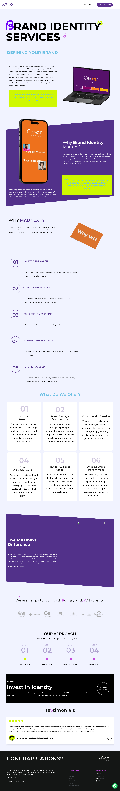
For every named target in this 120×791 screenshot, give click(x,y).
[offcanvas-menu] (116, 4)
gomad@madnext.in (15, 781)
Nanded (29, 83)
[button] (115, 786)
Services (88, 5)
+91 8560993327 (12, 778)
